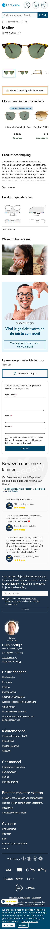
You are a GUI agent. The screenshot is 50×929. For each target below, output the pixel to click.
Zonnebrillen (13, 21)
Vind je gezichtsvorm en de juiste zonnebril (25, 344)
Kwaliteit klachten (10, 745)
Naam (8, 415)
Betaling (6, 686)
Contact (5, 848)
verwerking (32, 437)
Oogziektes (7, 807)
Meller (24, 21)
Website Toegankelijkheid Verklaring (19, 701)
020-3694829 (8, 657)
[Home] (3, 22)
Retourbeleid (8, 740)
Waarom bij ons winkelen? (14, 843)
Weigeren (23, 925)
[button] (9, 73)
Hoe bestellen (8, 677)
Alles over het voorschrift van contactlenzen (22, 797)
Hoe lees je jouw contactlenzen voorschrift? (22, 802)
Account (6, 750)
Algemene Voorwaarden (13, 696)
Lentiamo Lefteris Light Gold (17, 127)
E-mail (8, 426)
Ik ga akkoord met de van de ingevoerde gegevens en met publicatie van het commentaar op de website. (24, 440)
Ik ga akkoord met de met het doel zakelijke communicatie (22, 601)
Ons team (6, 833)
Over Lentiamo (9, 828)
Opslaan (25, 448)
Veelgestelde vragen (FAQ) (14, 735)
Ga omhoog (36, 897)
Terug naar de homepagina (19, 897)
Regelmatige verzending (13, 767)
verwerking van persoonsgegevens (20, 600)
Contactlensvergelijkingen (14, 812)
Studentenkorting (10, 781)
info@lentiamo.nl (10, 661)
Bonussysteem (9, 771)
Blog (4, 838)
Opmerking (10, 394)
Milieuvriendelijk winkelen (14, 711)
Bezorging (7, 682)
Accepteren (8, 925)
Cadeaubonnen (9, 691)
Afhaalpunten (8, 706)
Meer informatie (30, 921)
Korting (5, 776)
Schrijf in (25, 609)
